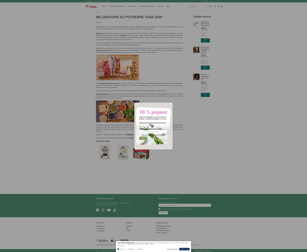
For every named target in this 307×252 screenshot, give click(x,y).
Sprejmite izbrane (172, 249)
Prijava (143, 138)
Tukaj (164, 135)
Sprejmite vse (184, 249)
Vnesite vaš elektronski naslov (150, 129)
